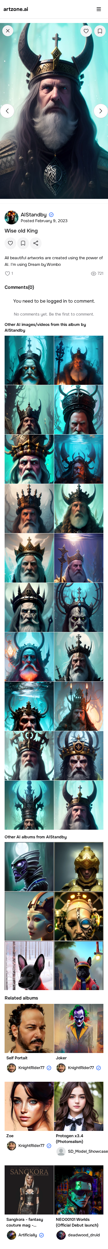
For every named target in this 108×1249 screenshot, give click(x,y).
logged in (57, 301)
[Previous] (7, 111)
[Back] (7, 30)
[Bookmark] (100, 31)
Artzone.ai (15, 9)
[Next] (101, 111)
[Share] (35, 243)
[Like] (86, 31)
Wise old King (21, 231)
